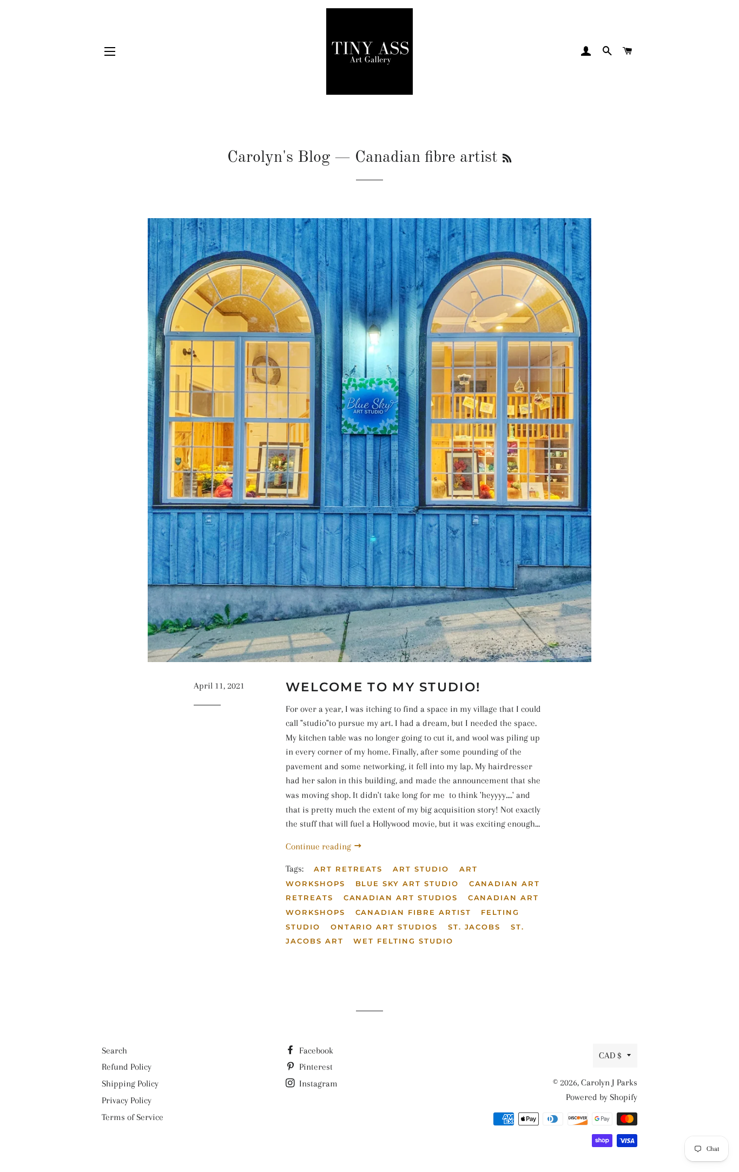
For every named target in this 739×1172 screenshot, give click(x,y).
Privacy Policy (126, 1100)
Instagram (317, 1083)
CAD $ (610, 1055)
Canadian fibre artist (413, 912)
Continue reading (319, 846)
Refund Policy (126, 1067)
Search (114, 1050)
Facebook (315, 1050)
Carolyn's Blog (278, 157)
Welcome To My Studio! (383, 687)
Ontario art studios (384, 926)
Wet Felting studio (403, 941)
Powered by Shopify (601, 1097)
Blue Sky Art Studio (407, 883)
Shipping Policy (130, 1083)
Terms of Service (132, 1117)
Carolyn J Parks (609, 1082)
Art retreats (348, 869)
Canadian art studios (401, 897)
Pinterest (315, 1067)
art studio (421, 869)
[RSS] (507, 159)
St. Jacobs (474, 926)
